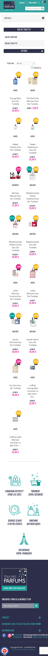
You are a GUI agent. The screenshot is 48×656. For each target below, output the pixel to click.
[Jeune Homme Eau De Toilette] (15, 322)
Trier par (10, 63)
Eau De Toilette (11, 43)
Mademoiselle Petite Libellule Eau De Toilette (32, 197)
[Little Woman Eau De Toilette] (32, 273)
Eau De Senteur (11, 37)
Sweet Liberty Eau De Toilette (15, 147)
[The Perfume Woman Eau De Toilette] (32, 80)
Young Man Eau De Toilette (15, 101)
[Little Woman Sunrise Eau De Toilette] (15, 273)
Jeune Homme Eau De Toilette (15, 342)
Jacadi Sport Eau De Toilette (33, 342)
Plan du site (17, 649)
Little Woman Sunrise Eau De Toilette (15, 294)
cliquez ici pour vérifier (40, 637)
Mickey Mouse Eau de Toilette (15, 196)
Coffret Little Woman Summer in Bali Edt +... (15, 441)
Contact (22, 3)
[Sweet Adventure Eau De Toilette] (32, 126)
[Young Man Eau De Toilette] (15, 80)
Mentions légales (29, 649)
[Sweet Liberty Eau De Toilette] (15, 126)
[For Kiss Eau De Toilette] (15, 368)
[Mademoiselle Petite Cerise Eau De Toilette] (15, 224)
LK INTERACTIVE (29, 647)
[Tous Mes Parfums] (9, 6)
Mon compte (33, 3)
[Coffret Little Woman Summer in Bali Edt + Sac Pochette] (15, 419)
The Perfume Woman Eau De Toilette (32, 101)
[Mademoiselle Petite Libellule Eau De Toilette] (32, 175)
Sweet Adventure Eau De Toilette (33, 148)
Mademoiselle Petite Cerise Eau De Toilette (15, 246)
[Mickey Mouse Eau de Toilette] (15, 175)
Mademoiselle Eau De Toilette (32, 244)
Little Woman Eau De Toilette (33, 293)
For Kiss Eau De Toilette (15, 387)
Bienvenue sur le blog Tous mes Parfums (20, 624)
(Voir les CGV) (14, 494)
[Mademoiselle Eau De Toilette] (32, 224)
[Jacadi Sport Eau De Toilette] (32, 322)
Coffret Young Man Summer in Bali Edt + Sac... (32, 391)
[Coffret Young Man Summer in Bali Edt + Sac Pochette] (32, 368)
